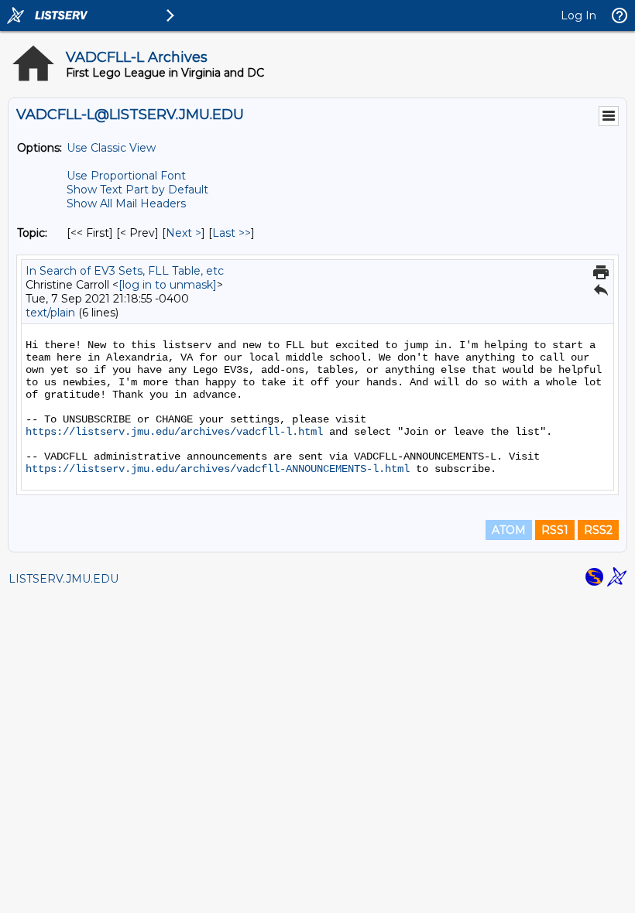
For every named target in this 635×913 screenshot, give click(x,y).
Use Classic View (111, 148)
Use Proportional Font (126, 176)
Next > (183, 233)
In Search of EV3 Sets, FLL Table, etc (125, 271)
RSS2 (598, 530)
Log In (578, 15)
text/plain (50, 313)
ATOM (509, 530)
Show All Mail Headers (126, 203)
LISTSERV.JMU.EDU (63, 579)
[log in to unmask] (167, 285)
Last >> (231, 233)
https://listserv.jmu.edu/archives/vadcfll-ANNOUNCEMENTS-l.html (218, 469)
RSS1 (554, 530)
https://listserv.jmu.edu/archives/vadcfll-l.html (174, 432)
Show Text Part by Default (137, 190)
